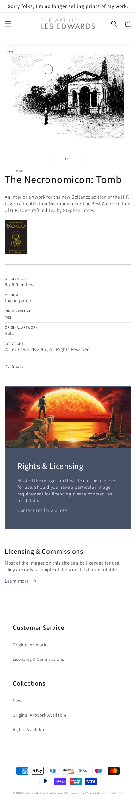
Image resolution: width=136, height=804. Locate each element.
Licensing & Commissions (38, 659)
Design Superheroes (110, 792)
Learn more (17, 581)
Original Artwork (29, 645)
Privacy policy (74, 792)
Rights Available (29, 729)
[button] (8, 24)
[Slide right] (82, 159)
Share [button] (18, 366)
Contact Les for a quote (42, 510)
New (17, 700)
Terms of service (52, 792)
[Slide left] (54, 159)
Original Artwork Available (39, 715)
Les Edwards (31, 792)
